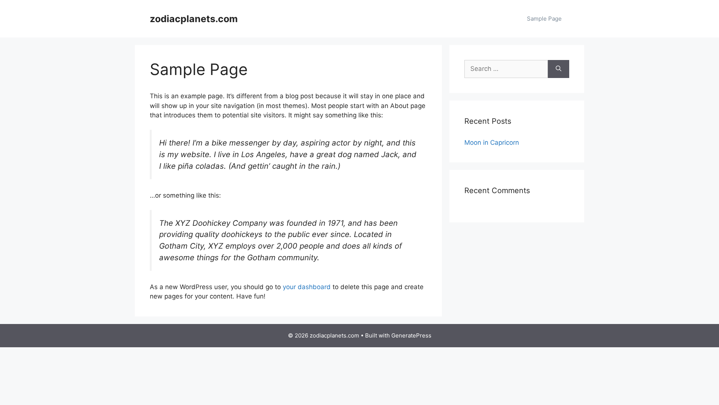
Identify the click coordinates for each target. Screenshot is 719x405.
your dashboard (307, 287)
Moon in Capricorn (491, 142)
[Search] (558, 69)
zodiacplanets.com (194, 18)
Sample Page (544, 18)
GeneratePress (411, 335)
